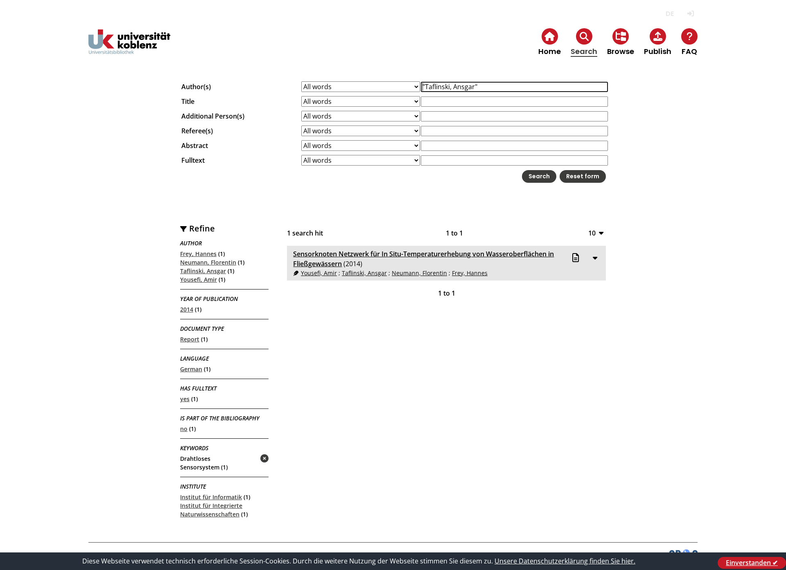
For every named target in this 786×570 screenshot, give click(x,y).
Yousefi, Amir (198, 279)
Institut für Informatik (211, 497)
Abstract (194, 145)
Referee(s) (197, 130)
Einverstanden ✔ (752, 562)
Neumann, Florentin (208, 262)
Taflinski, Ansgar (203, 271)
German (191, 369)
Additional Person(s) (212, 116)
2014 (186, 309)
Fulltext (193, 160)
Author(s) (196, 86)
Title (187, 101)
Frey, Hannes (198, 254)
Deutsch (669, 14)
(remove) (248, 459)
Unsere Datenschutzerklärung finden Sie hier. (565, 561)
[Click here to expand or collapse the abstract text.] (595, 257)
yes (185, 399)
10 (592, 233)
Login (690, 14)
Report (189, 339)
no (183, 429)
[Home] (129, 48)
